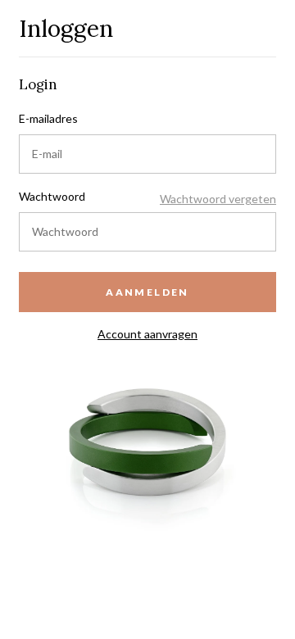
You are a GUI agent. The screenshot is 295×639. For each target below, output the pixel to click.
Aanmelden (147, 292)
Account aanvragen (147, 334)
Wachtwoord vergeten (218, 199)
